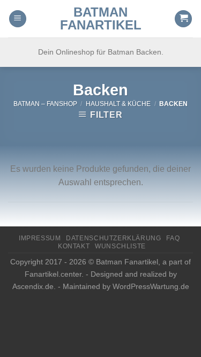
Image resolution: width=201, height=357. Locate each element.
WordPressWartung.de (151, 286)
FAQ (173, 238)
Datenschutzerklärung (113, 238)
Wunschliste (120, 246)
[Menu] (17, 19)
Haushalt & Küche (118, 104)
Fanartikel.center (53, 274)
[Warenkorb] (183, 19)
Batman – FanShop (45, 104)
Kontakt (74, 246)
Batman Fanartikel (101, 19)
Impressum (40, 238)
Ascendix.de (33, 286)
